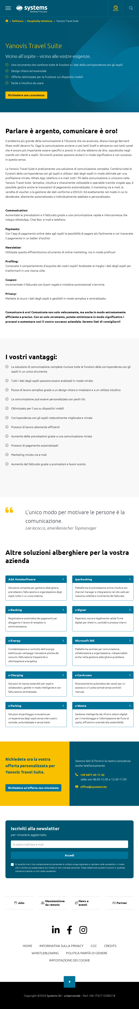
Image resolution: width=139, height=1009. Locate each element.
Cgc (94, 946)
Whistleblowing (45, 953)
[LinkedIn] (56, 930)
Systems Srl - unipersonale (64, 995)
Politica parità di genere (86, 953)
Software (17, 20)
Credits (110, 946)
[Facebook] (69, 930)
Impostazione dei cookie (69, 960)
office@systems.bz (93, 787)
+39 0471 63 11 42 (92, 775)
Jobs (21, 903)
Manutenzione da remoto (55, 902)
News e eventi (84, 902)
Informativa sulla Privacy (61, 946)
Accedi (69, 855)
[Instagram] (83, 930)
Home (27, 946)
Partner (122, 903)
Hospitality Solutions (39, 20)
